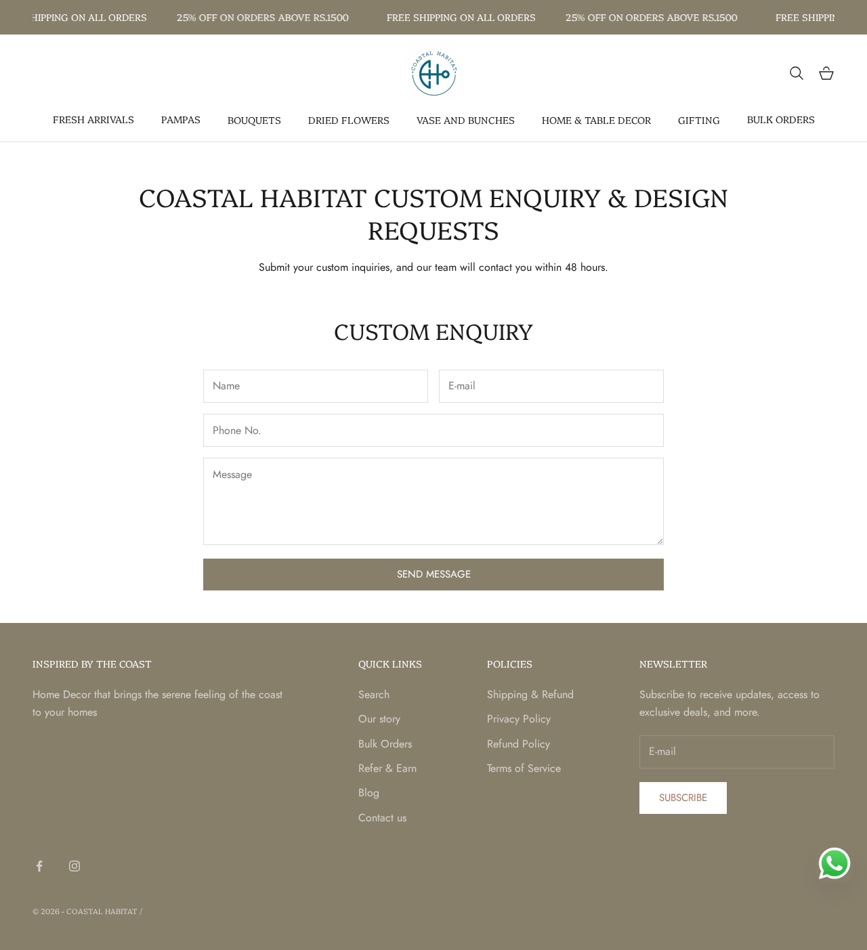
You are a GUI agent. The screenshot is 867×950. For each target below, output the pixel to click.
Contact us (382, 817)
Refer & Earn (387, 768)
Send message (434, 574)
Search (373, 694)
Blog (368, 792)
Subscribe (683, 797)
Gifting (699, 120)
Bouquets (254, 120)
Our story (379, 719)
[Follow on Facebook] (39, 866)
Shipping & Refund (530, 694)
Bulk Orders (781, 119)
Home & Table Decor (596, 120)
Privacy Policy (519, 719)
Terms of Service (524, 768)
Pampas (180, 119)
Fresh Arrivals (93, 119)
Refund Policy (518, 744)
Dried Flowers (348, 120)
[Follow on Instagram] (74, 866)
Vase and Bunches (466, 120)
